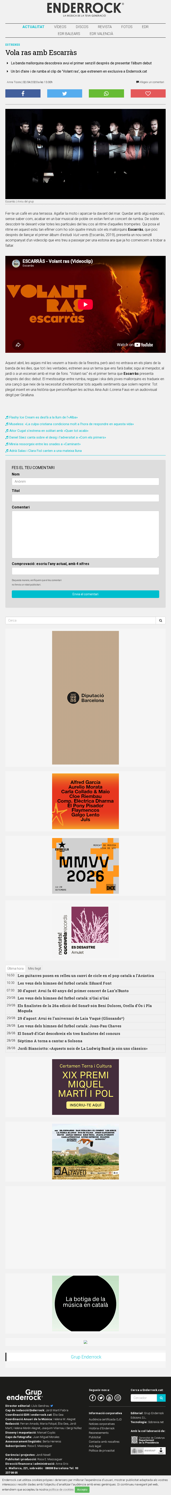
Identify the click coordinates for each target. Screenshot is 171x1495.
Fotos (126, 27)
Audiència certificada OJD (105, 1419)
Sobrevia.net (156, 1422)
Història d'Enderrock (102, 1428)
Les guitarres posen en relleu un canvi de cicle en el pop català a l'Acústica (86, 975)
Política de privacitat (102, 1450)
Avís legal (95, 1446)
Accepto (82, 1489)
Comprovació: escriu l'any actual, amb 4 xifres (50, 564)
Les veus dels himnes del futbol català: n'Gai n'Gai (63, 998)
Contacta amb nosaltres (104, 1441)
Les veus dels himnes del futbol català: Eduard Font (65, 983)
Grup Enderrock (86, 1357)
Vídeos (60, 27)
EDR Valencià (101, 34)
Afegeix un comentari (151, 82)
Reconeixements (99, 1432)
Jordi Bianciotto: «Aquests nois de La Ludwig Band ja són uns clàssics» (83, 1048)
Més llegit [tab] (34, 968)
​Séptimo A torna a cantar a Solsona (50, 1040)
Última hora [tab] (15, 968)
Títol (16, 491)
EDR (145, 27)
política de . (61, 1489)
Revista (105, 27)
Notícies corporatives (102, 1424)
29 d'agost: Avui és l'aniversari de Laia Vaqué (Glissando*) (71, 1018)
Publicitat (95, 1437)
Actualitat (33, 27)
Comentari (21, 507)
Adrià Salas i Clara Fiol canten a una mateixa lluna (45, 451)
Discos (82, 27)
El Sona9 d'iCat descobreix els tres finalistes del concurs (69, 1033)
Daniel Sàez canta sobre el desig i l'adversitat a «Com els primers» (57, 437)
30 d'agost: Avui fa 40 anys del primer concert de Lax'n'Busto (73, 990)
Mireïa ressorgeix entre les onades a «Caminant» (45, 444)
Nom (16, 474)
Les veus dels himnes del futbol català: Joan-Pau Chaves (69, 1026)
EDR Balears (69, 34)
